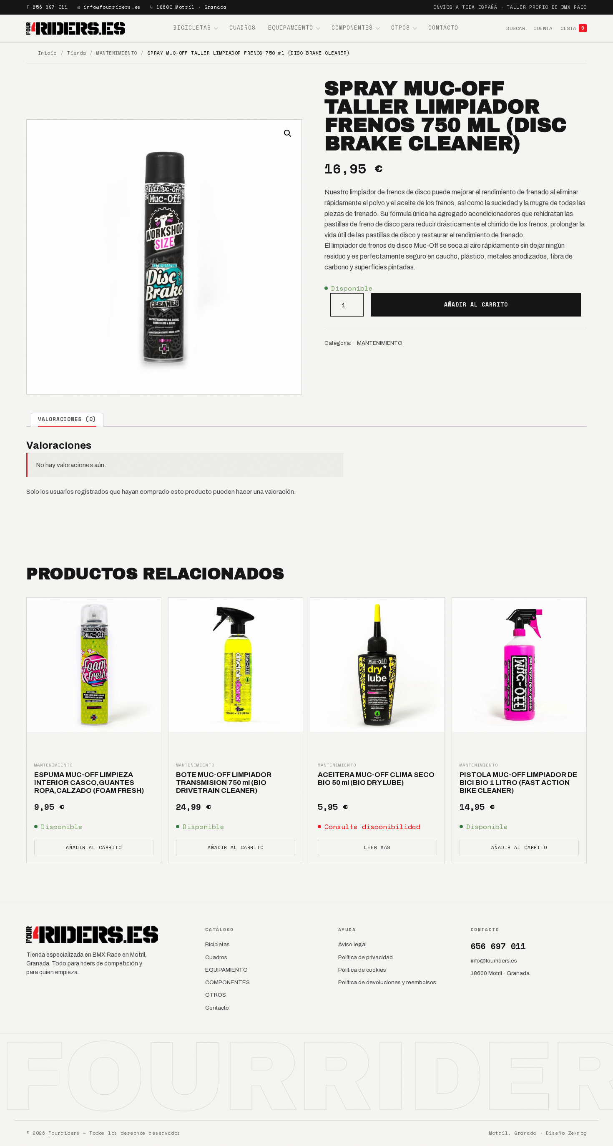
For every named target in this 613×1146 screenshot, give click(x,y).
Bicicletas (192, 28)
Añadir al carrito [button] (94, 847)
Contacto (443, 28)
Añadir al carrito (476, 304)
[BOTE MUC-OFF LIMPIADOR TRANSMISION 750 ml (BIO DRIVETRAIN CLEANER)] (235, 665)
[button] (287, 133)
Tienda (76, 52)
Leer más (377, 847)
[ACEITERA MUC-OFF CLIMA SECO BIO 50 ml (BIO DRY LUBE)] (377, 665)
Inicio (47, 52)
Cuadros (242, 28)
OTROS (400, 28)
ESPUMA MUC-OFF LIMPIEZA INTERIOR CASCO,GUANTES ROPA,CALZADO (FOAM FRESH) (89, 783)
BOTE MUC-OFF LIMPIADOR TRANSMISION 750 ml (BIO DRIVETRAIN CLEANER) (223, 783)
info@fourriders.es (112, 7)
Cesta (572, 28)
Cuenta (542, 28)
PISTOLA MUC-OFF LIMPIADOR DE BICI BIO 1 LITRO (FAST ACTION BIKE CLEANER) (518, 783)
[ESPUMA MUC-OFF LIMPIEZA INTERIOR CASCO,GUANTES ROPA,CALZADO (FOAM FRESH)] (94, 665)
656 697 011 (50, 7)
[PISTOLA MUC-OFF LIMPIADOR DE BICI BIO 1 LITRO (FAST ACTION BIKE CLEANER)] (519, 665)
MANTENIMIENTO (116, 52)
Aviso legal (352, 944)
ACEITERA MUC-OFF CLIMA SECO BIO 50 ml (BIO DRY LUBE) (376, 779)
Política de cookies (362, 970)
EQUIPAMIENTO (290, 28)
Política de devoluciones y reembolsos (387, 982)
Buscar (515, 28)
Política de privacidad (365, 957)
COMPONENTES (352, 28)
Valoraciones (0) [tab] (67, 419)
